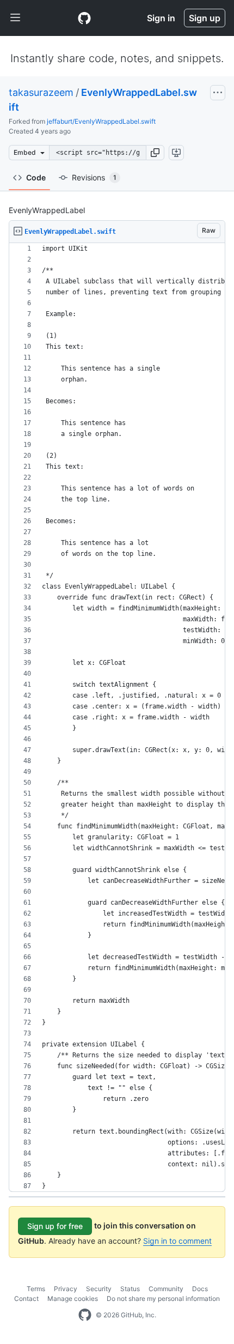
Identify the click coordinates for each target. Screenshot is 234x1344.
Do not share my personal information (163, 1298)
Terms (36, 1289)
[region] (117, 717)
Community (166, 1289)
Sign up (204, 18)
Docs (200, 1289)
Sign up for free (55, 1226)
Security (99, 1289)
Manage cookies (72, 1298)
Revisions (94, 177)
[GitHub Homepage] (84, 1315)
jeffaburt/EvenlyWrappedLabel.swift (101, 121)
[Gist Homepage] (84, 18)
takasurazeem (41, 92)
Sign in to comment (177, 1240)
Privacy (65, 1289)
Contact (26, 1298)
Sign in (161, 18)
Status (130, 1289)
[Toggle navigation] (15, 18)
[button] (155, 152)
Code (36, 177)
